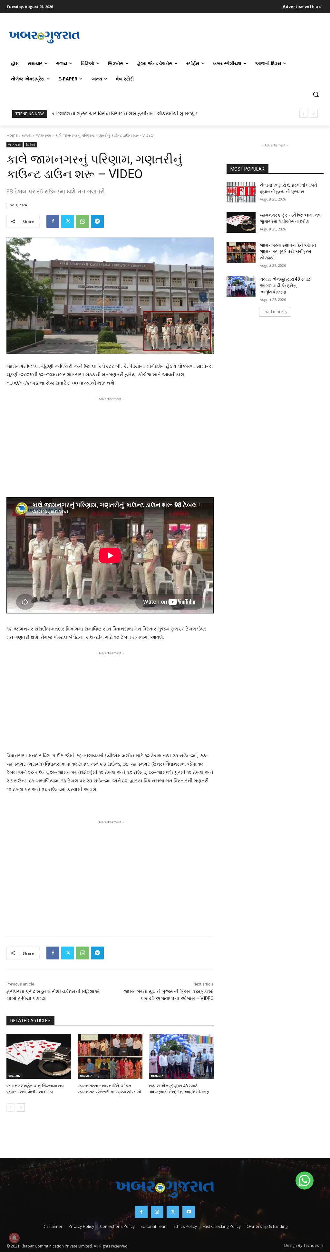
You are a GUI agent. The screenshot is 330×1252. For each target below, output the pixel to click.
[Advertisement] (203, 36)
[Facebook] (52, 221)
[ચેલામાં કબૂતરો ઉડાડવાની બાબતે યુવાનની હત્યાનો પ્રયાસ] (241, 192)
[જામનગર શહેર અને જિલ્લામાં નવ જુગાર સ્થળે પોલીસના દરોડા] (38, 1056)
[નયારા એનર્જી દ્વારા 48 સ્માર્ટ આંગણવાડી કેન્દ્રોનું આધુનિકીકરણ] (181, 1056)
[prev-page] (10, 1107)
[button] (316, 94)
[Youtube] (188, 1212)
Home (12, 135)
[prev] (303, 114)
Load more (273, 311)
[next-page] (21, 1107)
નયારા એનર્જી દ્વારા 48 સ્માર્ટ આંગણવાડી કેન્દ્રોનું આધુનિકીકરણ (285, 285)
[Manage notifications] (14, 1238)
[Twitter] (67, 221)
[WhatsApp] (82, 221)
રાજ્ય (27, 135)
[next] (314, 114)
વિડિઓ (30, 144)
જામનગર (43, 135)
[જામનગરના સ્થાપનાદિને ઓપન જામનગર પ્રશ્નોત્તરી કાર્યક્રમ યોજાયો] (110, 1056)
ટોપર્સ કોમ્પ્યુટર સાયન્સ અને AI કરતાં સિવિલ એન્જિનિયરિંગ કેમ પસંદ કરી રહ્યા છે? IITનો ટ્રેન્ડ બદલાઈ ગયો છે (168, 114)
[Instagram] (157, 1212)
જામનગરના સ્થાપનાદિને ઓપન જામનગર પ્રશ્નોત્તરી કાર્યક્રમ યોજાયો (288, 251)
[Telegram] (97, 221)
